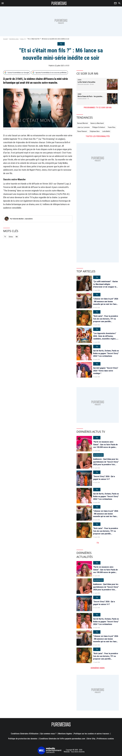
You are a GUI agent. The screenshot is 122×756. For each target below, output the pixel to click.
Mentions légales (65, 733)
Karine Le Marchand (97, 123)
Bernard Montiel (82, 123)
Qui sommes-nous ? (48, 733)
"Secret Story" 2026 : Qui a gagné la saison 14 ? (104, 477)
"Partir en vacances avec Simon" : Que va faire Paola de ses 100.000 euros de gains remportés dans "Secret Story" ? (106, 447)
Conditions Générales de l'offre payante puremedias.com (62, 739)
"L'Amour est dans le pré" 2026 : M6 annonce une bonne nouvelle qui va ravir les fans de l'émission (105, 303)
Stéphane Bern (95, 131)
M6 (17, 237)
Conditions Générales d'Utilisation (24, 733)
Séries (11, 237)
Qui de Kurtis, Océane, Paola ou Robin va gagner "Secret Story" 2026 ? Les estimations (106, 353)
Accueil (5, 39)
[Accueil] (59, 3)
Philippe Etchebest (98, 127)
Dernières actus (14, 39)
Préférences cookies (105, 739)
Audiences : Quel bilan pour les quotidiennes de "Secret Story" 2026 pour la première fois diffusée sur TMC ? (106, 463)
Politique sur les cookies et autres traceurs (91, 733)
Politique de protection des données (22, 739)
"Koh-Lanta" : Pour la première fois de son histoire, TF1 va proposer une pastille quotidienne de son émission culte (105, 321)
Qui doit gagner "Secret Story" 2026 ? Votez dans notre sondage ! (105, 370)
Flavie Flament (82, 131)
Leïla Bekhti (106, 131)
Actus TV (23, 39)
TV (5, 237)
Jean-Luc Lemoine (83, 127)
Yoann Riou (111, 127)
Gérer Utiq (91, 739)
